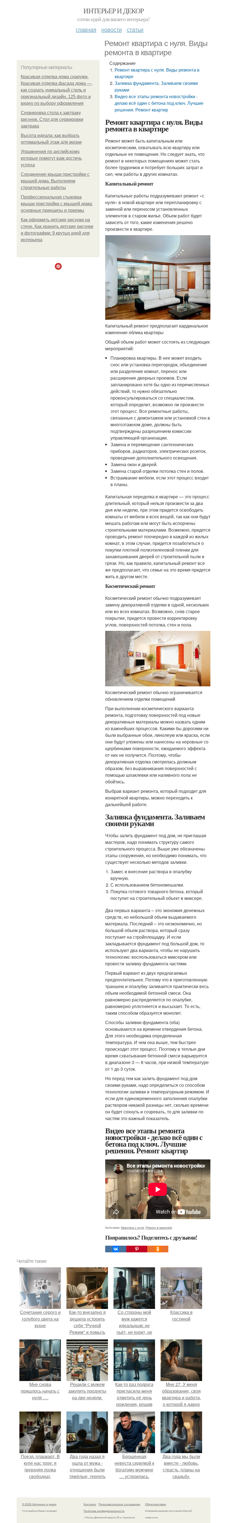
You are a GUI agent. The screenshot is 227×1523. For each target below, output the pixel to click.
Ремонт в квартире (159, 1227)
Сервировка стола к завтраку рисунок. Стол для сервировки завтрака (52, 119)
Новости (111, 29)
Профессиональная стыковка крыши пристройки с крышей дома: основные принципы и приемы (57, 204)
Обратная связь (155, 1504)
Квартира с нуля (132, 1227)
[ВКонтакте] (115, 1249)
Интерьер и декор (113, 10)
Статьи (135, 29)
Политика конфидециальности (104, 1511)
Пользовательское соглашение (119, 1504)
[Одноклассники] (157, 1249)
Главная (86, 29)
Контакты (90, 1504)
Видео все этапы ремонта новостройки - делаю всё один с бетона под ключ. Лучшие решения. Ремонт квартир (159, 103)
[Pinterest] (136, 1249)
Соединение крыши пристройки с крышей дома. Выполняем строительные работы (55, 181)
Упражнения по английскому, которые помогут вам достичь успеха (51, 158)
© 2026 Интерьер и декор (39, 1504)
